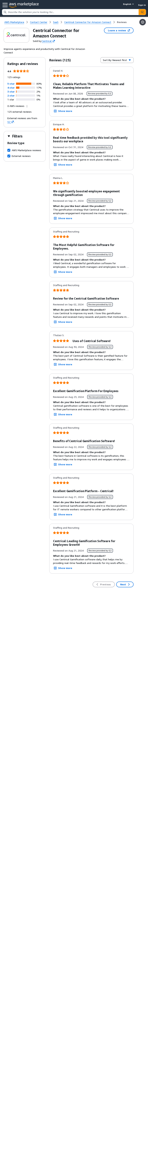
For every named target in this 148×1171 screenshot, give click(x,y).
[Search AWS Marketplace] (142, 12)
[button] (11, 83)
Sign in (142, 5)
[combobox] (70, 12)
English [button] (127, 4)
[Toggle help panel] (142, 22)
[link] (122, 22)
